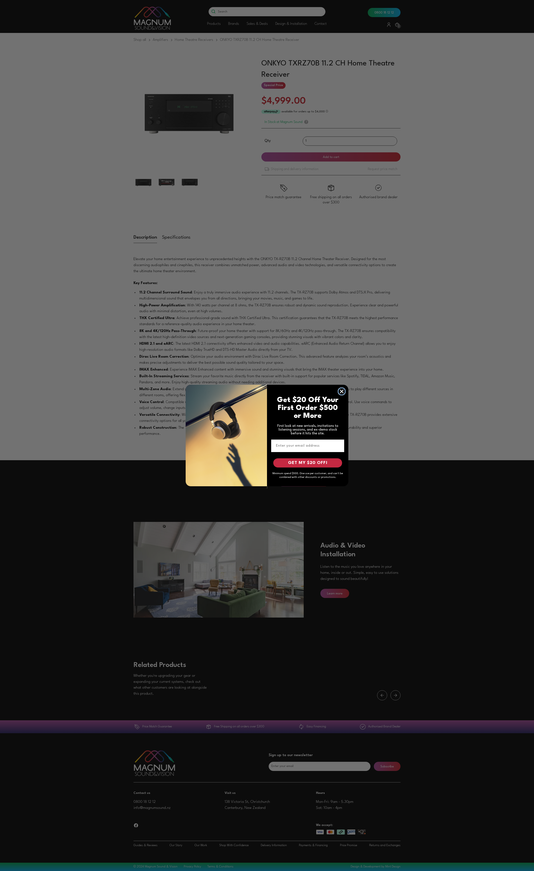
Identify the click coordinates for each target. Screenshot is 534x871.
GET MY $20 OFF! (307, 463)
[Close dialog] (341, 391)
